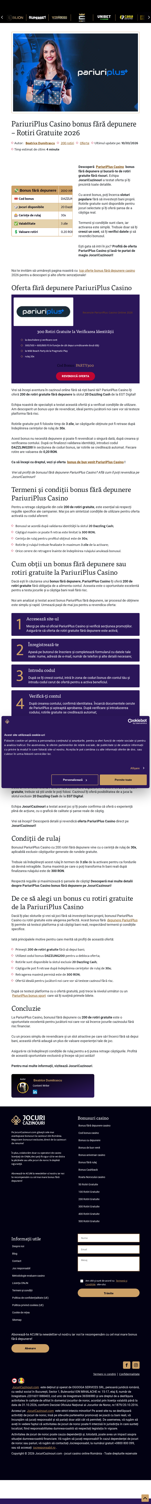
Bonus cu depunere (89, 1140)
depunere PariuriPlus (122, 920)
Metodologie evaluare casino (28, 1275)
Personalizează (72, 779)
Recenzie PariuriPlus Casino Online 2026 (108, 312)
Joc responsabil (21, 1268)
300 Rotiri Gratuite (88, 1206)
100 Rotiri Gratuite (88, 1191)
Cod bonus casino (88, 1132)
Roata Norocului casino (91, 1177)
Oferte (84, 143)
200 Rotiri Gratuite (88, 1199)
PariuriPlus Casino (110, 167)
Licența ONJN (20, 1283)
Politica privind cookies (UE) (28, 1305)
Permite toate (123, 779)
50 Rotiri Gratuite (88, 1184)
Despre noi (18, 1246)
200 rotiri (67, 143)
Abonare (30, 1348)
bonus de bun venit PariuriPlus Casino (95, 462)
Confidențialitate (129, 1374)
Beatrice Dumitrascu (40, 143)
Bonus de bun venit (89, 1147)
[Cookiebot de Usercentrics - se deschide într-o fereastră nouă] (131, 721)
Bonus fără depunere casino (94, 1125)
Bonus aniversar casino (91, 1155)
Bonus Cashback (88, 1169)
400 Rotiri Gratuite (88, 1213)
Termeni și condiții (22, 1290)
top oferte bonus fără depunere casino (107, 270)
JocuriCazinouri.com (25, 1387)
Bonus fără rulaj (87, 1162)
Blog (14, 1253)
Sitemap (17, 1319)
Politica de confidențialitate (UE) (30, 1297)
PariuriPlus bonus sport (29, 996)
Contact (16, 1260)
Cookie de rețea (21, 1312)
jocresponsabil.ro (44, 1447)
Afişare (135, 768)
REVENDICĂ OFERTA (75, 376)
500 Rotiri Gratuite (88, 1221)
